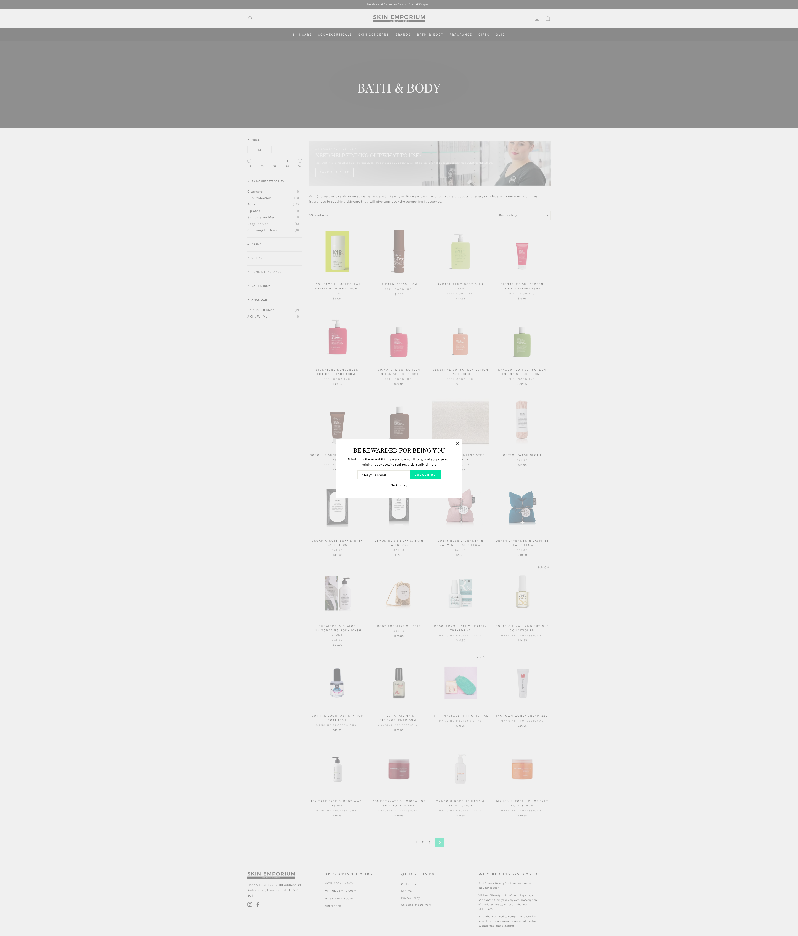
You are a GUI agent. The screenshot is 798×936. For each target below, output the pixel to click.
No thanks (399, 485)
